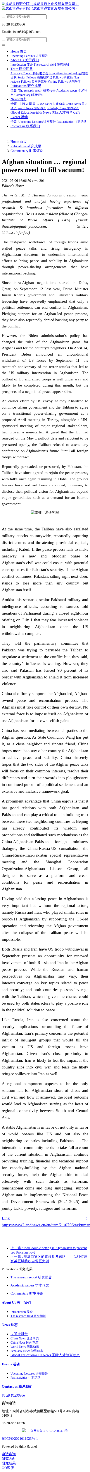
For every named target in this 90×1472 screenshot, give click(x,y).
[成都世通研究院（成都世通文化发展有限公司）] (45, 6)
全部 (13, 90)
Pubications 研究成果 (25, 146)
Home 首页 (18, 51)
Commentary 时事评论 (26, 151)
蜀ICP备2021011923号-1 (20, 1438)
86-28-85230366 (13, 1395)
